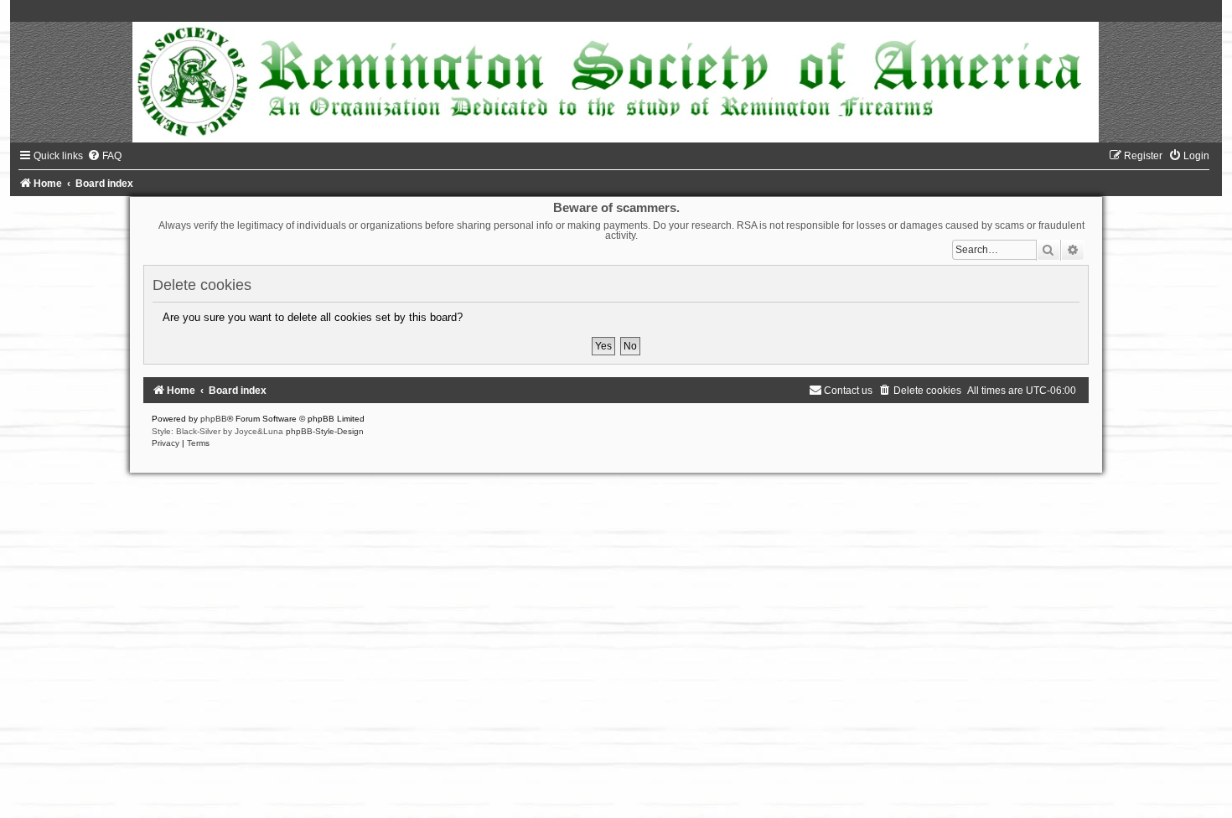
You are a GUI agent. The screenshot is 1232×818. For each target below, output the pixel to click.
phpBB (213, 418)
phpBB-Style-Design (325, 431)
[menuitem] (104, 156)
